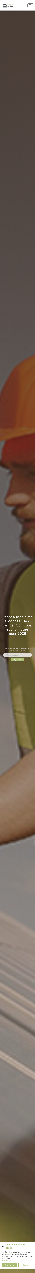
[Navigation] (30, 5)
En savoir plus (7, 1260)
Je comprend (9, 1265)
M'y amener (17, 660)
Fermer (25, 1265)
